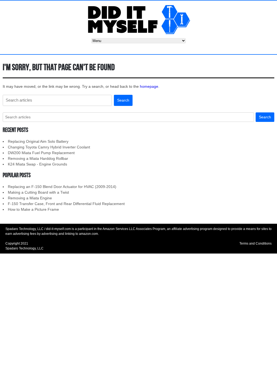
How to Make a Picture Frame (33, 209)
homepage (149, 86)
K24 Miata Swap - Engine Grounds (37, 164)
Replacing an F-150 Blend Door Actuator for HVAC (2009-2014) (62, 186)
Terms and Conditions (255, 243)
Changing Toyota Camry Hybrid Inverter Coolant (49, 147)
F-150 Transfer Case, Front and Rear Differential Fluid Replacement (66, 204)
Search (123, 100)
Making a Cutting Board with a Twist (38, 192)
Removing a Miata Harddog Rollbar (38, 158)
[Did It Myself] (138, 19)
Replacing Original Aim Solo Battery (38, 141)
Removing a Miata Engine (30, 198)
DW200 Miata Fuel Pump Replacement (41, 153)
